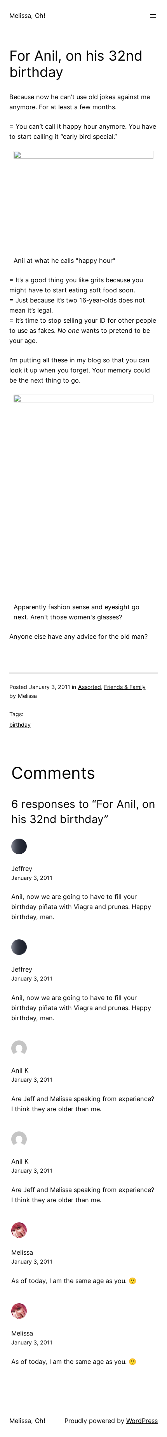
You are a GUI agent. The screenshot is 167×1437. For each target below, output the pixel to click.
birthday (20, 724)
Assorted (89, 687)
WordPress (142, 1421)
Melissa (22, 1252)
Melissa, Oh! (27, 15)
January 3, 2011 (31, 877)
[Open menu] (153, 16)
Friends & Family (125, 687)
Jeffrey (21, 868)
